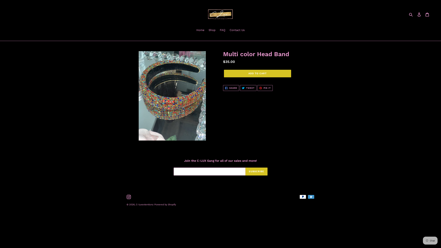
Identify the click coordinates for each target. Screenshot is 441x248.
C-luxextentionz (144, 204)
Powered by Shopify (165, 204)
